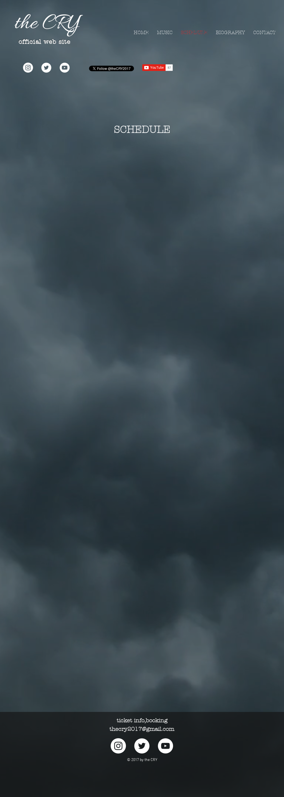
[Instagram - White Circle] (28, 68)
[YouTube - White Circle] (65, 68)
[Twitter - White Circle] (46, 68)
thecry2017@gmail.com (142, 729)
